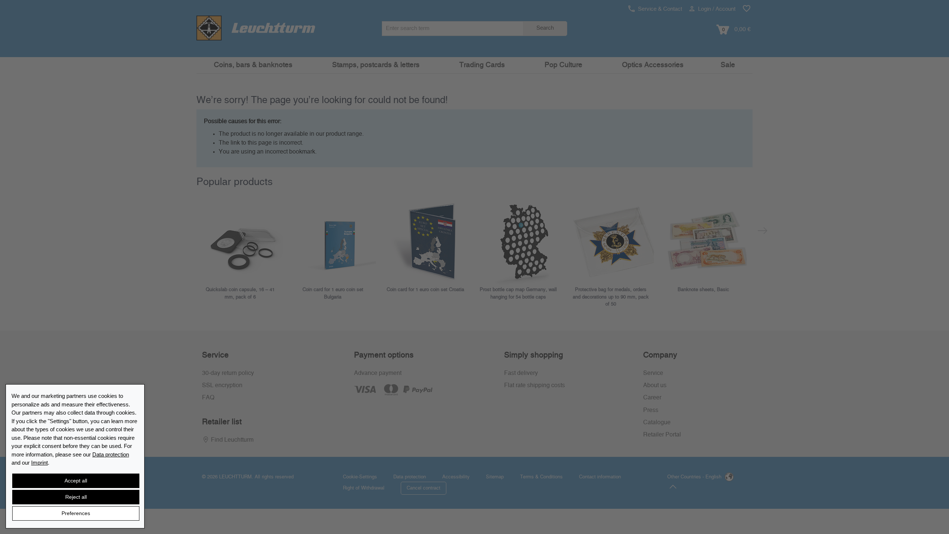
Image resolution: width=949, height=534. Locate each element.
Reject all (76, 497)
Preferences (76, 513)
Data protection (110, 454)
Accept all (76, 481)
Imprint (39, 462)
